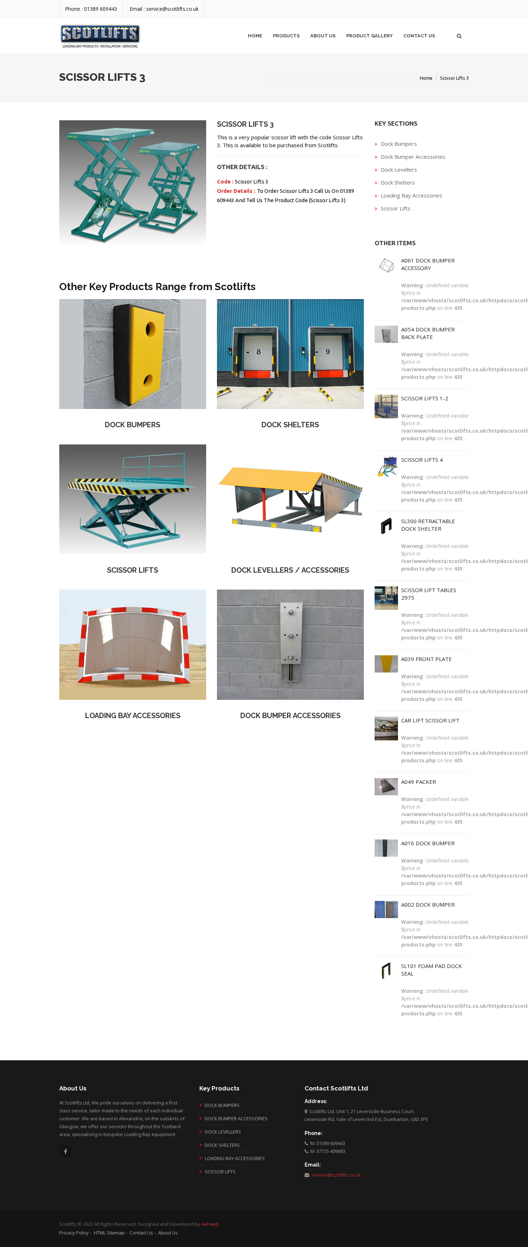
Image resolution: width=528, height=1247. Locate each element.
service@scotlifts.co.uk (335, 1175)
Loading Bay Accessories (411, 195)
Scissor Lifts (396, 208)
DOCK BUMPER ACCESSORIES (290, 715)
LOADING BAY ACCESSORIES (132, 715)
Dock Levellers (399, 169)
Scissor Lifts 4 (422, 459)
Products (286, 35)
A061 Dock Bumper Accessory (428, 264)
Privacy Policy (74, 1232)
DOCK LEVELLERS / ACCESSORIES (290, 570)
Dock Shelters (398, 182)
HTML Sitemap (109, 1232)
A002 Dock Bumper (428, 904)
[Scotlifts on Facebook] (65, 1151)
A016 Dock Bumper (428, 843)
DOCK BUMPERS (132, 424)
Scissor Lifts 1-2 (424, 398)
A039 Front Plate (426, 658)
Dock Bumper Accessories (413, 156)
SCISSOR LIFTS (132, 570)
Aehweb (210, 1224)
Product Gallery (369, 35)
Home (255, 35)
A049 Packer (418, 781)
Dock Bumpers (399, 143)
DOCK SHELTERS (290, 424)
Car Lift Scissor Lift (430, 720)
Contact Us (419, 35)
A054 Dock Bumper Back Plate (428, 333)
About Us (322, 35)
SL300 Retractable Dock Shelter (428, 524)
